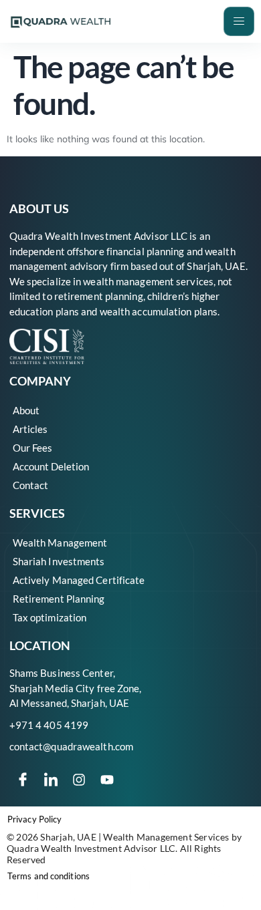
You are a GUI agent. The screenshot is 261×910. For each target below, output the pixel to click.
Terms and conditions (48, 876)
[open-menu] (239, 21)
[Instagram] (79, 779)
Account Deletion (51, 466)
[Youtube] (107, 779)
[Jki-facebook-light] (22, 779)
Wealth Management (60, 543)
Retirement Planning (59, 599)
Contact (30, 485)
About (26, 410)
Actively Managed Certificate (79, 580)
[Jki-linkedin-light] (50, 779)
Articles (30, 429)
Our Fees (32, 448)
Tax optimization (50, 617)
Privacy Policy (34, 819)
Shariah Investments (59, 561)
